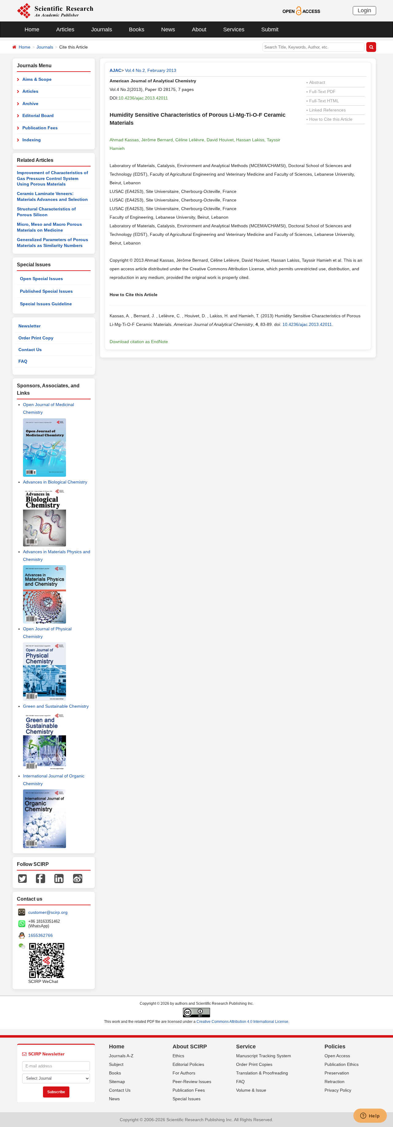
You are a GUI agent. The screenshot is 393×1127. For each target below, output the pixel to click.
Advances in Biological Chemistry (55, 481)
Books (136, 29)
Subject (116, 1064)
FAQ (22, 361)
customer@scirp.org (48, 912)
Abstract (315, 82)
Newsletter (29, 325)
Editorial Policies (188, 1064)
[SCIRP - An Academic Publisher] (55, 10)
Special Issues (186, 1098)
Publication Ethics (342, 1064)
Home (32, 29)
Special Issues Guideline (46, 303)
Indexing (31, 139)
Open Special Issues (41, 278)
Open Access (337, 1055)
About (199, 29)
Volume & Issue (251, 1090)
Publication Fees (40, 127)
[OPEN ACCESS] (301, 10)
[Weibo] (77, 878)
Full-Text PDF (321, 91)
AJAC (115, 70)
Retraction (334, 1081)
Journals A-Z (121, 1055)
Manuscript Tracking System (263, 1055)
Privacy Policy (338, 1090)
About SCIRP (190, 1046)
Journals (101, 29)
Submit (269, 29)
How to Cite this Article (329, 119)
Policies (335, 1046)
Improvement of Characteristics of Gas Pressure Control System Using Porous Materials (52, 178)
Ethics (178, 1055)
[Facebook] (40, 878)
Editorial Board (38, 115)
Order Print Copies (254, 1064)
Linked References (326, 110)
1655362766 (40, 935)
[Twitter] (22, 878)
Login (364, 10)
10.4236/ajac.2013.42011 (143, 98)
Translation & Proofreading (262, 1072)
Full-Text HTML (322, 100)
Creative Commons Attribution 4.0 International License (242, 1021)
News (168, 29)
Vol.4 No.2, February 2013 (150, 70)
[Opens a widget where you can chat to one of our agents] (370, 1116)
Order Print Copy (35, 337)
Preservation (337, 1072)
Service (246, 1046)
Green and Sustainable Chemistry (56, 706)
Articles (65, 29)
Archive (30, 103)
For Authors (184, 1072)
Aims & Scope (37, 79)
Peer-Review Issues (192, 1081)
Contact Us (30, 349)
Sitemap (117, 1081)
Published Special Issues (46, 291)
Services (233, 29)
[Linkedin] (59, 878)
